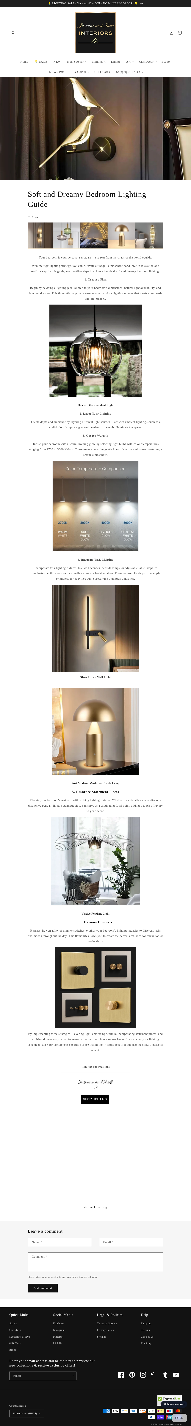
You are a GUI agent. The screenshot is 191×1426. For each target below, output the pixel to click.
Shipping (146, 1323)
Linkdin (57, 1343)
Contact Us (147, 1336)
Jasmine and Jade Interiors (170, 1424)
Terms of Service (107, 1323)
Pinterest (58, 1336)
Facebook (58, 1323)
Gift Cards (15, 1343)
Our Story (15, 1330)
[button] (13, 33)
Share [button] (35, 217)
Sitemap (101, 1336)
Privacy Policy (105, 1330)
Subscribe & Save (19, 1336)
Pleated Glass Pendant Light (95, 405)
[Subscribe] (72, 1376)
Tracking (146, 1343)
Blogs (12, 1349)
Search (13, 1323)
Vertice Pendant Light (95, 913)
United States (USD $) (25, 1413)
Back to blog (97, 1207)
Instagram (59, 1330)
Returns (145, 1330)
